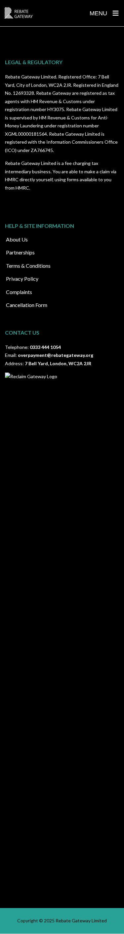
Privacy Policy (22, 278)
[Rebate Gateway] (18, 13)
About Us (17, 239)
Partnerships (20, 252)
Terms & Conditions (28, 265)
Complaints (19, 292)
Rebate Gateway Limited (81, 920)
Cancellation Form (26, 305)
